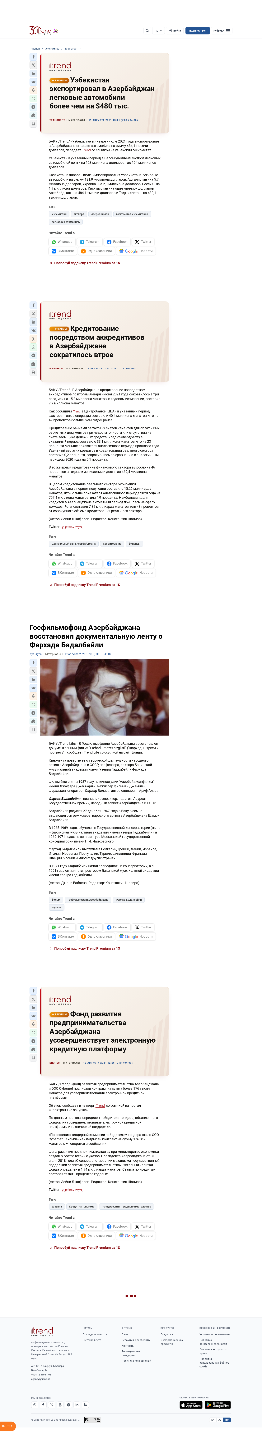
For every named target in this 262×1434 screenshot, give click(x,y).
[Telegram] (68, 1404)
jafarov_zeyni (73, 527)
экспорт (79, 214)
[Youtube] (60, 1404)
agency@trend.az (40, 1379)
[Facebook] (43, 1404)
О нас (125, 1334)
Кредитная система (82, 1206)
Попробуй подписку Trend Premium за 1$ (87, 263)
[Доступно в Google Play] (218, 1405)
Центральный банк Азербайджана (74, 543)
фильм (56, 899)
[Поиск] (147, 30)
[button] (33, 56)
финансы (134, 543)
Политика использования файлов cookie (214, 1362)
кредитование (112, 543)
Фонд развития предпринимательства (126, 1206)
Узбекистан (59, 214)
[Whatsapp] (34, 1404)
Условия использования (214, 1334)
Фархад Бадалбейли (129, 899)
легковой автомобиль (66, 221)
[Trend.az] (44, 30)
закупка (57, 1206)
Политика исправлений (136, 1360)
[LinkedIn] (76, 1404)
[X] (51, 1404)
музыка (57, 907)
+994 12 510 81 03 (41, 1374)
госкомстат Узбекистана (132, 214)
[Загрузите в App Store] (191, 1405)
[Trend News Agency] (42, 1331)
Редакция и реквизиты (136, 1340)
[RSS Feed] (85, 1404)
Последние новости (95, 1334)
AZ (220, 1420)
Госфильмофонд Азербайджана (88, 899)
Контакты (128, 1345)
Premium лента (92, 1340)
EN (212, 1420)
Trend (86, 150)
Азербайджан (100, 214)
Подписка (167, 1334)
